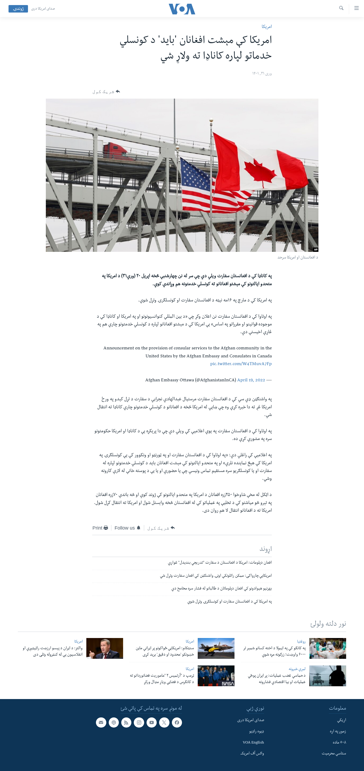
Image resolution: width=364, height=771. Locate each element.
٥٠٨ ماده (339, 743)
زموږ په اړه (338, 731)
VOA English (253, 743)
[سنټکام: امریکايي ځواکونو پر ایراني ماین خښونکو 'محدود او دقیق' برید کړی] (216, 648)
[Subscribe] (101, 722)
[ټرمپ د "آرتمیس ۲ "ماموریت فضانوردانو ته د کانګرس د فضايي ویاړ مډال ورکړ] (216, 675)
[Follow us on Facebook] (177, 722)
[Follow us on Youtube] (152, 722)
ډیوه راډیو (256, 731)
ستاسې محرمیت (334, 754)
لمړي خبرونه (297, 669)
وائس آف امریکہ (252, 754)
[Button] (106, 91)
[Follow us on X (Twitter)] (164, 722)
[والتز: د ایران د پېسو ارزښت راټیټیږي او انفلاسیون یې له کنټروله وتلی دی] (104, 648)
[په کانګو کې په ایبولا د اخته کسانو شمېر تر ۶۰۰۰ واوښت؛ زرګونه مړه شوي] (327, 648)
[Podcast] (114, 722)
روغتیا (301, 642)
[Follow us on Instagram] (139, 722)
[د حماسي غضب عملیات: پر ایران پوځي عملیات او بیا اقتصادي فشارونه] (327, 675)
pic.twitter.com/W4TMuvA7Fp (241, 364)
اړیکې (341, 720)
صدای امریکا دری (43, 9)
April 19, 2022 (251, 381)
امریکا (267, 27)
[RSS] (126, 722)
